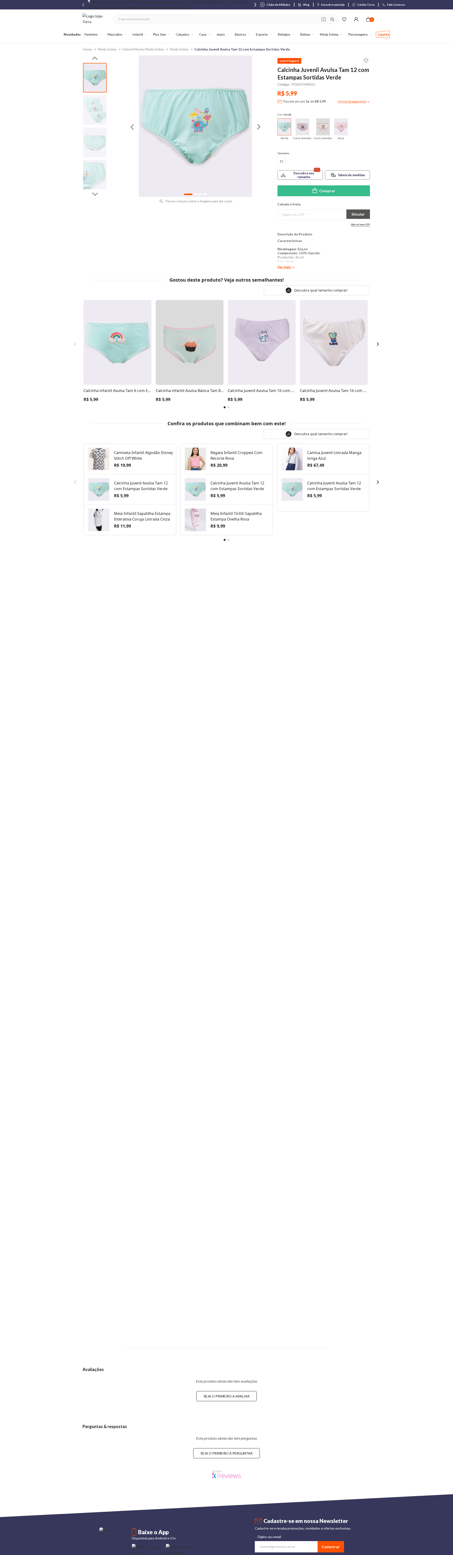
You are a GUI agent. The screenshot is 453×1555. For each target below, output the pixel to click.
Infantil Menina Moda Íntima (143, 49)
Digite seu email (269, 1537)
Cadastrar (331, 1546)
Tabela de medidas (351, 175)
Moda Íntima (107, 49)
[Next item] (255, 4)
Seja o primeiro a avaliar (226, 1396)
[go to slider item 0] (95, 77)
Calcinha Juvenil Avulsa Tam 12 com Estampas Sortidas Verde (242, 49)
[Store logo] (95, 19)
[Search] (332, 19)
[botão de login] (356, 19)
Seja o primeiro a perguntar (226, 1453)
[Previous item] (83, 4)
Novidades (72, 34)
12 (281, 161)
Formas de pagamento (352, 101)
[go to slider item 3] (95, 174)
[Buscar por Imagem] (323, 19)
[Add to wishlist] (366, 60)
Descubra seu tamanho (304, 175)
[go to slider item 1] (95, 110)
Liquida (383, 34)
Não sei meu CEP (360, 224)
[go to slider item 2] (95, 142)
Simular (358, 214)
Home (87, 49)
